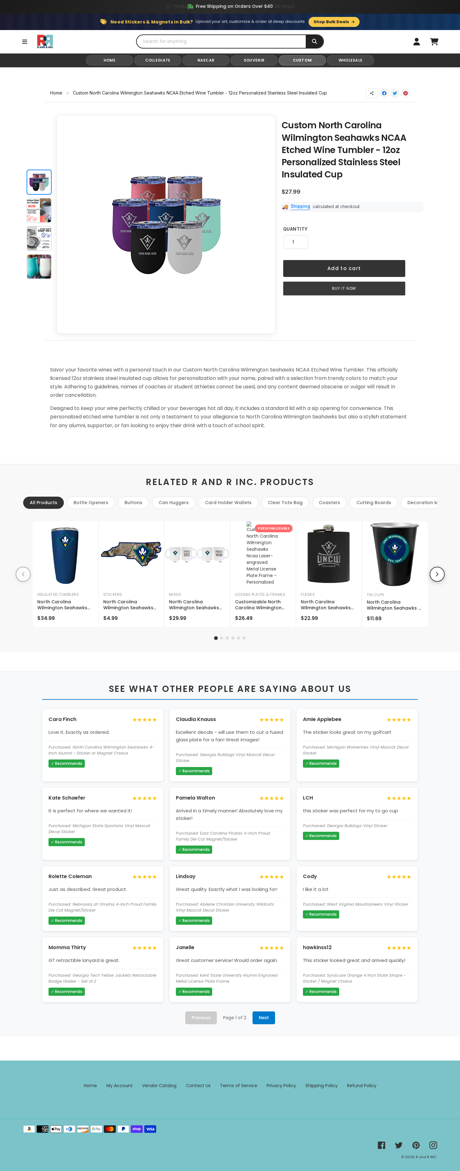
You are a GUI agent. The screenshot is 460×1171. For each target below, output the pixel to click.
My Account (119, 1085)
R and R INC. (426, 1156)
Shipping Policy (321, 1085)
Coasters (329, 502)
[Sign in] (416, 41)
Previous (201, 1018)
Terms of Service (238, 1085)
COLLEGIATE (158, 60)
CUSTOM (302, 60)
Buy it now (344, 288)
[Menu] (24, 41)
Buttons (133, 502)
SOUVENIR (254, 60)
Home (56, 92)
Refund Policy (361, 1085)
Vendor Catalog (159, 1085)
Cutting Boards (373, 502)
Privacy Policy (281, 1085)
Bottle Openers (91, 502)
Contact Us (198, 1085)
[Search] (314, 41)
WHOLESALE (351, 60)
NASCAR (206, 60)
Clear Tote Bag (285, 502)
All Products (43, 502)
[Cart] (434, 41)
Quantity (295, 229)
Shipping (300, 206)
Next (264, 1018)
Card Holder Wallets (228, 502)
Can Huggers (174, 502)
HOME (109, 60)
